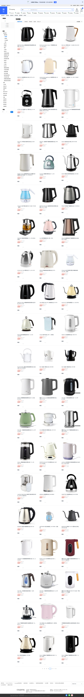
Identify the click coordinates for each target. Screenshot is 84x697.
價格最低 (26, 21)
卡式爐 (5, 49)
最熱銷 (35, 21)
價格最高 (30, 21)
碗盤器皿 (4, 88)
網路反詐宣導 (10, 684)
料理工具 (4, 86)
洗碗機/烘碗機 (6, 53)
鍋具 (4, 82)
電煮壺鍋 (20, 15)
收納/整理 (5, 95)
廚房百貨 (4, 100)
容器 (4, 97)
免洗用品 (4, 102)
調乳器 (6, 38)
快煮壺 (25, 15)
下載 (55, 2)
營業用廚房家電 (6, 75)
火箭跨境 (7, 15)
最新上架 (38, 21)
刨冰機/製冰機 (6, 58)
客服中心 (78, 5)
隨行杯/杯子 (5, 91)
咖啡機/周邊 (6, 56)
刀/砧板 (4, 84)
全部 (22, 9)
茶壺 (5, 42)
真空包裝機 (6, 73)
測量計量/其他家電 (7, 80)
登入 (71, 5)
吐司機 (5, 64)
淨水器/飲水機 (6, 77)
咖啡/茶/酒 (5, 93)
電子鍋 (5, 44)
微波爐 (5, 45)
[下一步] (58, 669)
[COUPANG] (20, 690)
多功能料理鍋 (6, 69)
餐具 (4, 89)
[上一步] (40, 669)
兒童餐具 (4, 106)
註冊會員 (74, 5)
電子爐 (5, 51)
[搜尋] (72, 9)
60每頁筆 (78, 21)
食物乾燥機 (6, 71)
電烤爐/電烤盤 (6, 67)
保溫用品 (4, 99)
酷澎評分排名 (19, 21)
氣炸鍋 (5, 60)
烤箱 (5, 47)
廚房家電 (16, 15)
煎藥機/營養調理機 (7, 78)
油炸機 (5, 62)
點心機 (5, 66)
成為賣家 (81, 5)
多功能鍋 (6, 40)
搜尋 (12, 111)
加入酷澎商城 (3, 684)
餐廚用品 (11, 15)
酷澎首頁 (2, 15)
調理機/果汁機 (6, 55)
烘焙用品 (4, 104)
